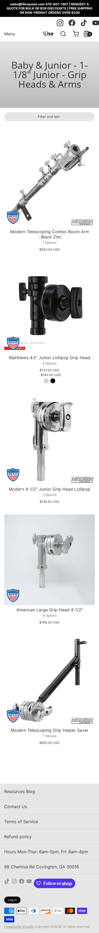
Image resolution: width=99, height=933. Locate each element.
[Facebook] (21, 883)
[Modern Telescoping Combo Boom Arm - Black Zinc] (49, 181)
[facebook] (72, 23)
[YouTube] (29, 883)
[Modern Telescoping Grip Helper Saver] (49, 680)
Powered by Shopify (19, 927)
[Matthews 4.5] (49, 307)
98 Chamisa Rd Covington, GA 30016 (41, 866)
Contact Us (15, 806)
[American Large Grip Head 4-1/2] (49, 559)
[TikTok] (7, 883)
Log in (12, 900)
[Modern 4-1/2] (49, 439)
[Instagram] (14, 883)
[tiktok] (84, 23)
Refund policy (18, 836)
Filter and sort (49, 117)
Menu (9, 33)
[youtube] (95, 23)
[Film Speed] (48, 34)
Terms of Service (21, 821)
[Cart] (73, 34)
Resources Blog (19, 791)
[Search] (61, 34)
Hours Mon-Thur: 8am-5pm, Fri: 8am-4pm (46, 851)
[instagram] (60, 23)
